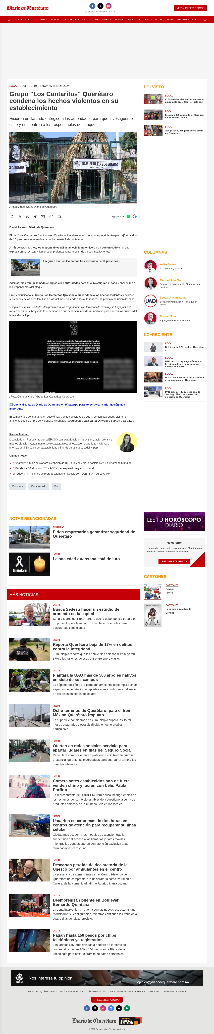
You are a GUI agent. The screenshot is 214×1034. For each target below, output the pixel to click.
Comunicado (38, 486)
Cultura (119, 19)
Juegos (196, 19)
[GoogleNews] (111, 1008)
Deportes (183, 19)
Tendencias (133, 19)
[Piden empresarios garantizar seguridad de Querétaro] (29, 537)
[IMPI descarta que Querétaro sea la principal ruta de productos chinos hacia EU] (153, 362)
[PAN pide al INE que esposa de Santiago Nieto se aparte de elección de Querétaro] (153, 392)
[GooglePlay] (127, 1008)
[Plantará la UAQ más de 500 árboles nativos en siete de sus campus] (29, 684)
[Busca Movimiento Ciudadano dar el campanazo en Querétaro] (153, 377)
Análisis (80, 19)
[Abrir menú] (9, 19)
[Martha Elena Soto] (150, 283)
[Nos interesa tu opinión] (107, 978)
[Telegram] (35, 216)
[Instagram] (108, 6)
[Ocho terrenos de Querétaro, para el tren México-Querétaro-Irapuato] (29, 719)
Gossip (106, 19)
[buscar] (205, 20)
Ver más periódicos (190, 8)
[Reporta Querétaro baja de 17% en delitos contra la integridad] (29, 651)
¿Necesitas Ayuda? (107, 999)
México (43, 19)
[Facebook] (92, 6)
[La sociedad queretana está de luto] (29, 564)
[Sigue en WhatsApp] (128, 216)
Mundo (55, 19)
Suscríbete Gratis (174, 561)
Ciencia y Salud (152, 19)
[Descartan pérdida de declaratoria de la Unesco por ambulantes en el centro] (29, 874)
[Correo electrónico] (42, 216)
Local (18, 19)
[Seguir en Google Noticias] (134, 216)
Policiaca (31, 19)
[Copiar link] (51, 216)
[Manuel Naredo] (150, 318)
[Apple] (119, 1008)
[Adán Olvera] (150, 266)
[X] (100, 6)
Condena (17, 486)
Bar (56, 486)
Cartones (94, 19)
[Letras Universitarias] (150, 301)
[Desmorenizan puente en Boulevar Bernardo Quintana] (29, 909)
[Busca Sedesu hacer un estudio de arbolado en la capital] (29, 618)
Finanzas (67, 19)
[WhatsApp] (27, 216)
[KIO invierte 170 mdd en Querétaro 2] (153, 347)
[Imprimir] (59, 216)
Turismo (169, 19)
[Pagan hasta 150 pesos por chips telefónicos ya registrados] (29, 944)
